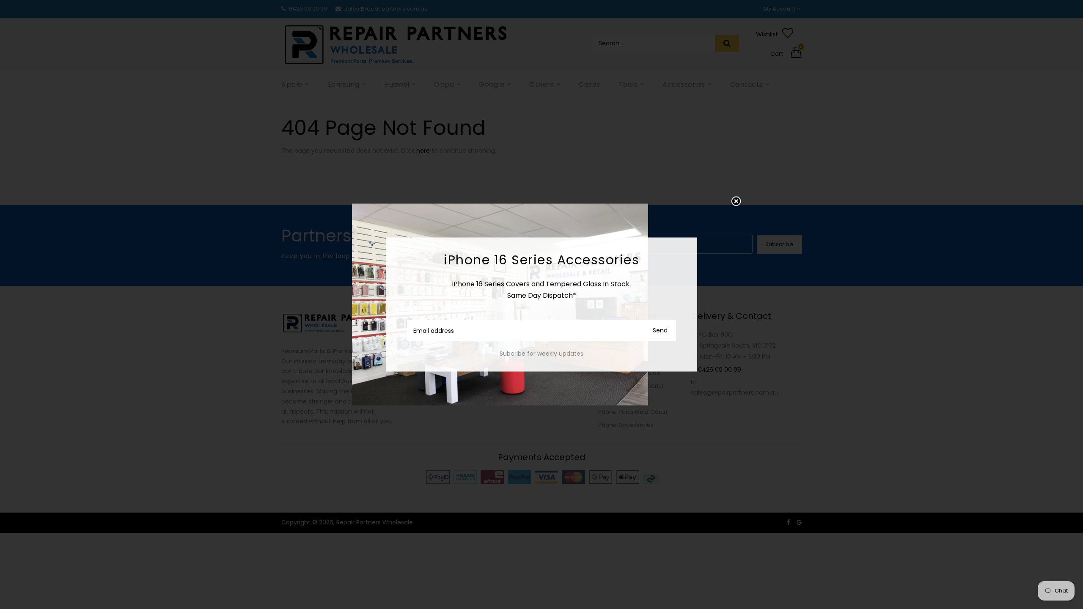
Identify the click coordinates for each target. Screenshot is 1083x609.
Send (660, 330)
